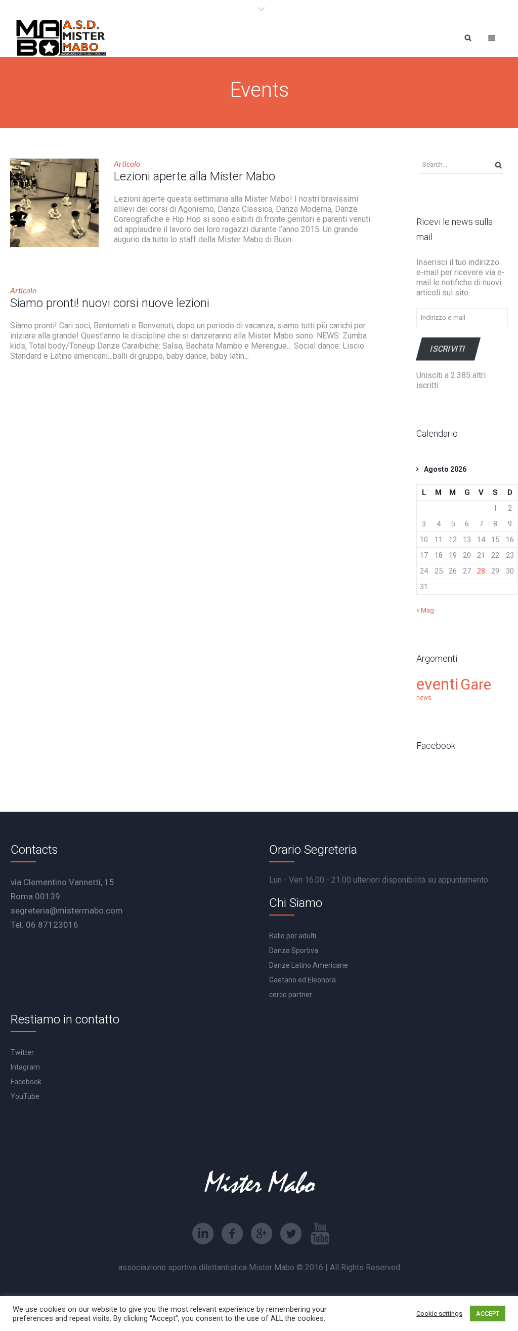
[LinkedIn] (203, 1234)
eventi (437, 684)
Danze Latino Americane (308, 965)
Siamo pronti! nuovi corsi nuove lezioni (109, 303)
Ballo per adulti (292, 936)
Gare (475, 684)
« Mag (425, 610)
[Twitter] (291, 1234)
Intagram (25, 1067)
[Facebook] (232, 1234)
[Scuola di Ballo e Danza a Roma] (61, 37)
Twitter (22, 1052)
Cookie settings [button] (439, 1313)
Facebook (26, 1082)
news (423, 697)
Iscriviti (448, 349)
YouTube (25, 1096)
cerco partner (290, 995)
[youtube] (320, 1234)
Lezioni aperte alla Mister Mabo (194, 176)
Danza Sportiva (293, 950)
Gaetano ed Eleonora (302, 980)
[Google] (261, 1234)
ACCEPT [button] (487, 1313)
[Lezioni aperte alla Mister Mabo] (54, 203)
